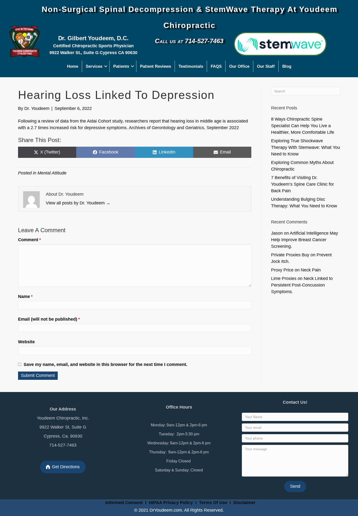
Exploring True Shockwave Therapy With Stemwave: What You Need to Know (305, 147)
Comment (29, 239)
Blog (286, 66)
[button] (105, 66)
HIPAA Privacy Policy (171, 502)
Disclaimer (244, 502)
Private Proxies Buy (290, 254)
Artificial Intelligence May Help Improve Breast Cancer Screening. (304, 240)
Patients (121, 66)
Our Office (239, 66)
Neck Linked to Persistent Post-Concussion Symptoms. (302, 285)
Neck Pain (311, 270)
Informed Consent (123, 502)
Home (72, 66)
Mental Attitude (52, 173)
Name (25, 296)
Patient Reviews (155, 66)
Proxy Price (282, 270)
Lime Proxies (283, 278)
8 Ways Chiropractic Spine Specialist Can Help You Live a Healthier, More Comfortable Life (302, 126)
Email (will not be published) (49, 319)
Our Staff (266, 66)
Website (26, 341)
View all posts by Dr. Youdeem (78, 203)
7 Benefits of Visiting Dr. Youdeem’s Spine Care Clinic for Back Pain (302, 184)
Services (94, 66)
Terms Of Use (213, 502)
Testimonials (191, 66)
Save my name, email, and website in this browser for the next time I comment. (105, 364)
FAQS (216, 66)
